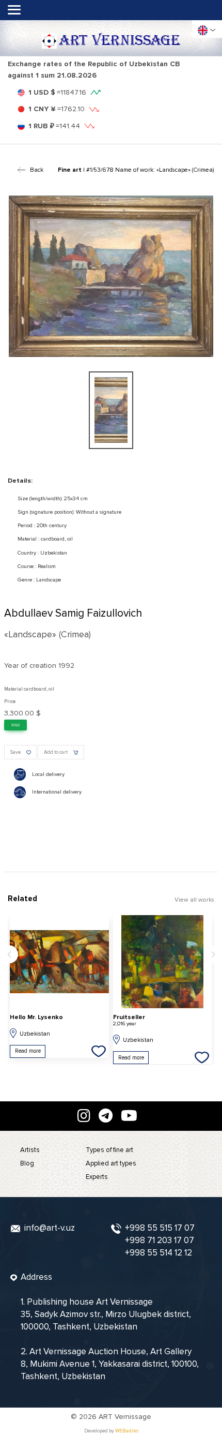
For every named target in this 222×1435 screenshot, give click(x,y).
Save (15, 752)
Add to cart (56, 752)
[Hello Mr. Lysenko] (59, 961)
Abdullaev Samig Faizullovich (73, 613)
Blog (27, 1163)
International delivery (57, 791)
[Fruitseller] (162, 961)
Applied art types (111, 1163)
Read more (28, 1051)
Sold (15, 725)
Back (36, 169)
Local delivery (48, 774)
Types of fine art (109, 1150)
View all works (194, 899)
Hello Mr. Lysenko (36, 1017)
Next (213, 954)
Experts (97, 1177)
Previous (9, 954)
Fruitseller (129, 1020)
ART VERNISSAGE (119, 41)
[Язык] (203, 30)
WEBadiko (126, 1431)
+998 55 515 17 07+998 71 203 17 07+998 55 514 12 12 (160, 1240)
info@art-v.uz (49, 1227)
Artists (30, 1150)
